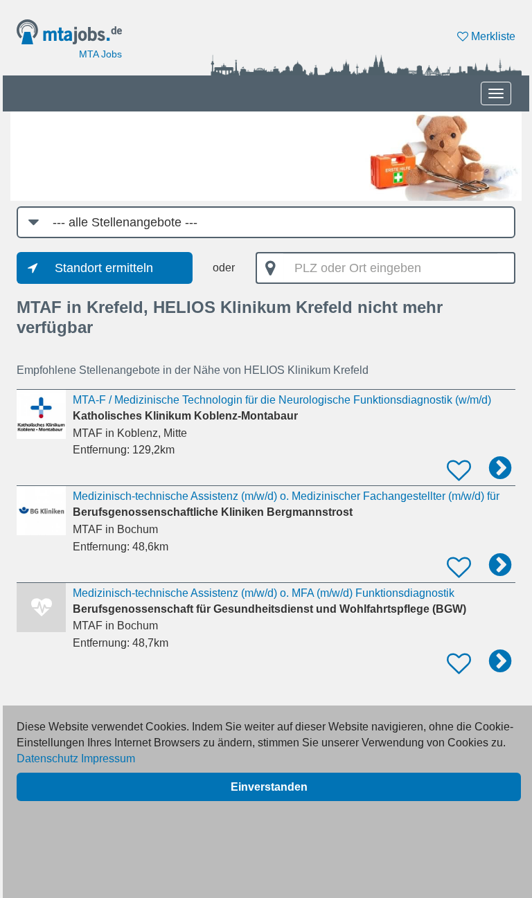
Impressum (108, 758)
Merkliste (491, 36)
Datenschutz (47, 758)
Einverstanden (269, 787)
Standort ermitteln (104, 268)
